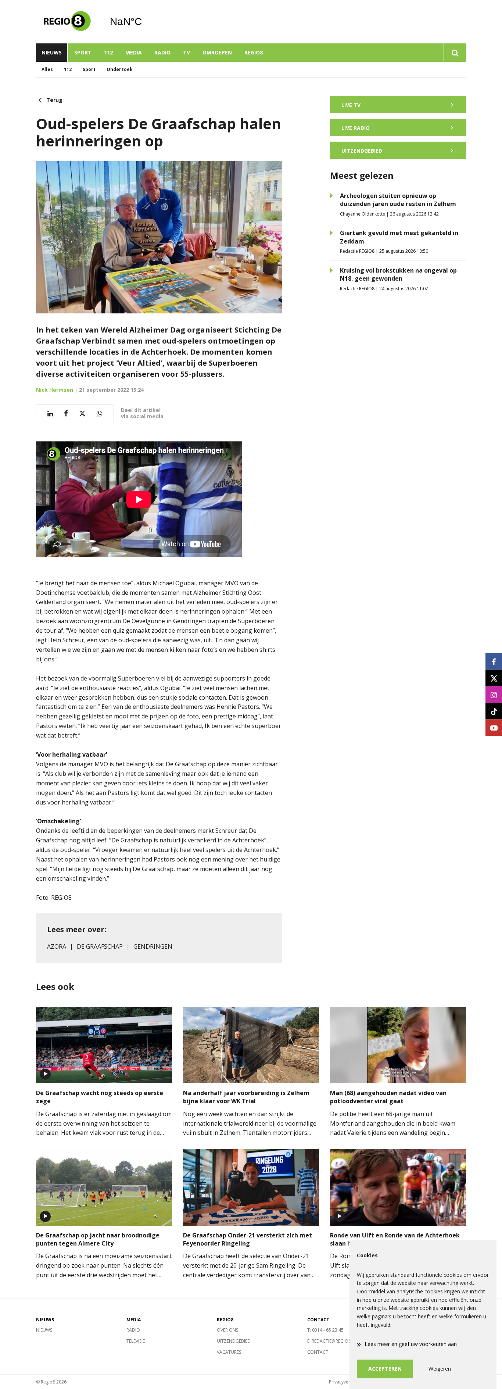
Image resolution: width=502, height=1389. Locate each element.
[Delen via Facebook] (65, 414)
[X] (493, 678)
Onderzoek (120, 69)
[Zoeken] (455, 52)
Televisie (135, 1341)
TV (186, 52)
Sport (83, 52)
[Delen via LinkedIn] (50, 414)
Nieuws (52, 52)
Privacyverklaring (346, 1382)
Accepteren (385, 1368)
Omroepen (217, 52)
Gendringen (152, 946)
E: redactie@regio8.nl (332, 1341)
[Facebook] (493, 661)
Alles (47, 69)
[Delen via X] (82, 414)
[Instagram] (493, 694)
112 (108, 52)
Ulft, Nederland (144, 22)
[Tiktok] (493, 711)
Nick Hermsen (54, 389)
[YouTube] (493, 728)
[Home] (67, 21)
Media (133, 52)
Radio (162, 52)
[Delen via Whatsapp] (99, 414)
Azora (56, 946)
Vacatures (229, 1352)
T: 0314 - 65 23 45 (325, 1330)
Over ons (227, 1330)
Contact (317, 1352)
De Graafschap (100, 946)
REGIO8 (253, 52)
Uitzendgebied (234, 1341)
